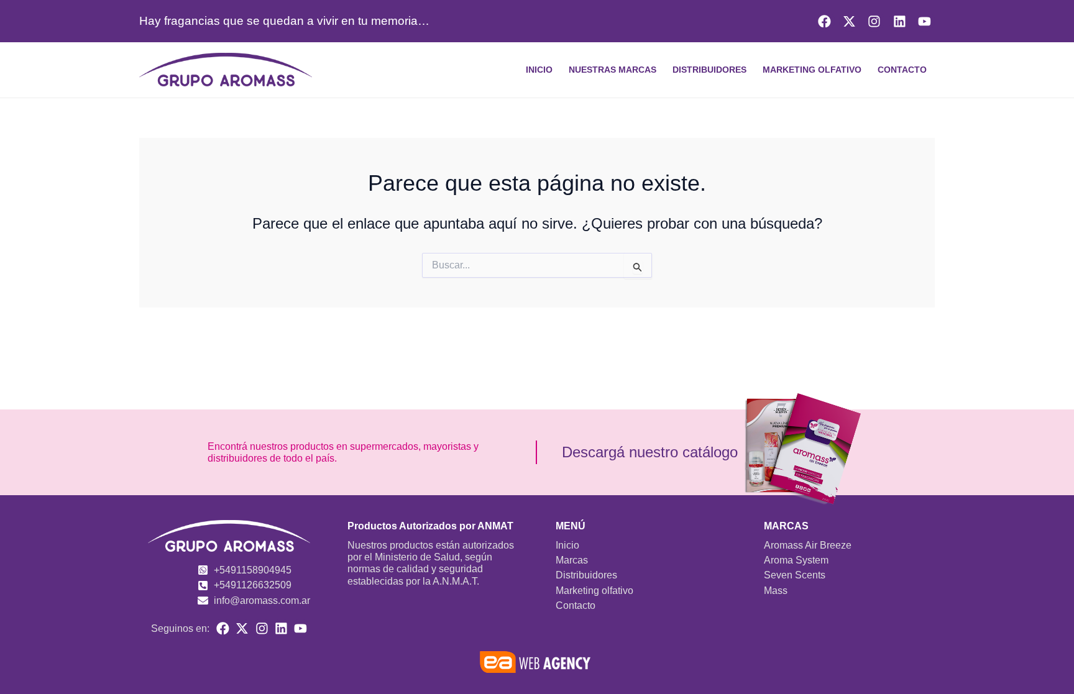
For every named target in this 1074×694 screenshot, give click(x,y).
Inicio (539, 70)
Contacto (902, 70)
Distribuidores (709, 70)
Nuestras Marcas (612, 70)
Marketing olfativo (812, 70)
